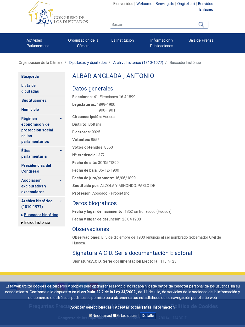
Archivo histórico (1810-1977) (138, 62)
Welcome (144, 3)
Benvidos (205, 3)
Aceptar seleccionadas (91, 307)
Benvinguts (165, 3)
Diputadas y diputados (88, 62)
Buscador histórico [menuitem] (41, 215)
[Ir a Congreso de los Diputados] (58, 13)
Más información (159, 307)
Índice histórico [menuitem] (37, 222)
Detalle (148, 315)
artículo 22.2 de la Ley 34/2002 (108, 292)
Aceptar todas (128, 307)
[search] (159, 24)
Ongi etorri (186, 3)
